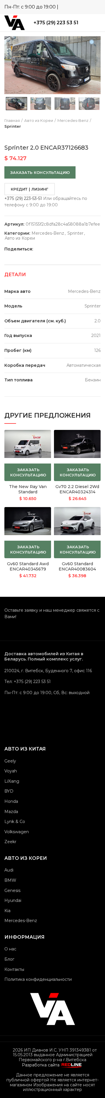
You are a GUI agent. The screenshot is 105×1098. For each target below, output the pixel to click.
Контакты (14, 969)
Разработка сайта (41, 1065)
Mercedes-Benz (72, 120)
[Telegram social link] (88, 7)
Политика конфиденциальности (38, 979)
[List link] (52, 681)
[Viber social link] (96, 7)
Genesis (12, 890)
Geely (10, 761)
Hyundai (12, 900)
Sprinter (12, 126)
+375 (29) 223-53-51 (23, 198)
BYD (8, 791)
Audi (8, 870)
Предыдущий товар (7, 135)
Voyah (10, 771)
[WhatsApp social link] (79, 7)
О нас (10, 949)
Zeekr (10, 841)
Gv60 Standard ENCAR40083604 (77, 566)
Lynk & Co (14, 821)
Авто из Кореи (38, 120)
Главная (12, 120)
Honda (11, 801)
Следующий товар (19, 135)
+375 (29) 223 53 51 (56, 22)
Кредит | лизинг (29, 189)
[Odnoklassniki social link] (51, 249)
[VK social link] (64, 249)
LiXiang (11, 781)
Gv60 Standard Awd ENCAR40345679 (28, 566)
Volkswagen (16, 831)
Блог (9, 959)
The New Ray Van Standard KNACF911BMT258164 (28, 492)
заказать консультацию (40, 172)
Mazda (11, 811)
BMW (10, 880)
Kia (7, 910)
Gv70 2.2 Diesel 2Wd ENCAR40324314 (77, 489)
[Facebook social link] (44, 249)
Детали (15, 274)
